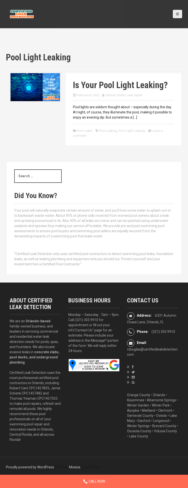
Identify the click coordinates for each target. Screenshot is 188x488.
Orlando (159, 395)
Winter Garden (138, 405)
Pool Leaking (108, 131)
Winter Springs (138, 426)
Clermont (165, 410)
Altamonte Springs (161, 400)
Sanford (144, 421)
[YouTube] (133, 377)
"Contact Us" (84, 330)
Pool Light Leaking (132, 131)
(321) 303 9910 (86, 320)
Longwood (161, 421)
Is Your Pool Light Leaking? (120, 85)
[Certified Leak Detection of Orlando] (22, 14)
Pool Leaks (84, 131)
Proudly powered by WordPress (30, 467)
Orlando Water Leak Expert (123, 95)
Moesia (74, 467)
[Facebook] (133, 367)
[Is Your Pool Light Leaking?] (35, 87)
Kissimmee (135, 400)
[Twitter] (133, 372)
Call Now (96, 481)
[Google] (133, 382)
